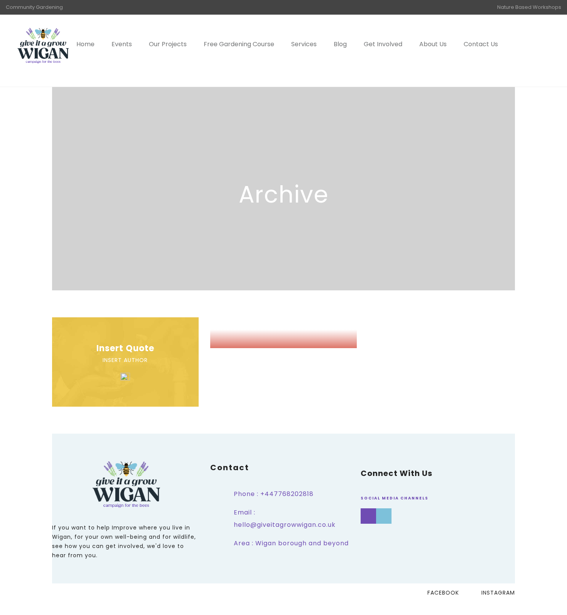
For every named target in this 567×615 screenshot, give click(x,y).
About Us (433, 44)
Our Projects (168, 44)
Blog (340, 44)
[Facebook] (384, 516)
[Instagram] (368, 516)
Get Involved (383, 44)
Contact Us (481, 44)
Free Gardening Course (239, 44)
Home (85, 44)
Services (304, 44)
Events (121, 44)
